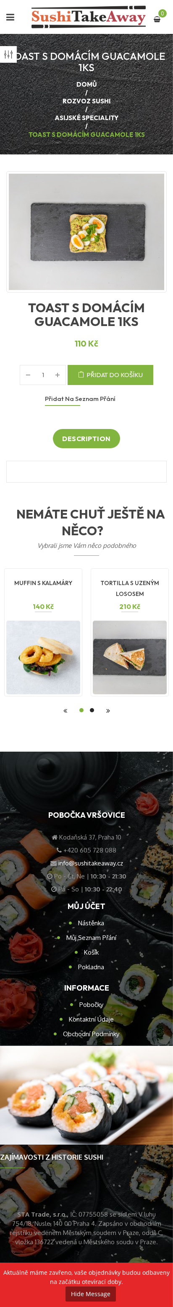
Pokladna (91, 967)
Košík (91, 952)
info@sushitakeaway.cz (90, 863)
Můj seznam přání (91, 938)
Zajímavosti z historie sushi (51, 1157)
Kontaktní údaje (91, 1019)
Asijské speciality (86, 118)
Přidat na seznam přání (80, 399)
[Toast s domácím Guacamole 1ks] (86, 232)
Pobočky (91, 1005)
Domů (86, 84)
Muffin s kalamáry (43, 583)
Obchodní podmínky (91, 1034)
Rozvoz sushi (86, 101)
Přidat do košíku (114, 375)
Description (86, 438)
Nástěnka (91, 923)
